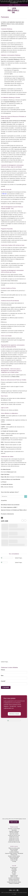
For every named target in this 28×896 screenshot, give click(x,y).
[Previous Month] (22, 520)
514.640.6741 (13, 706)
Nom (2, 675)
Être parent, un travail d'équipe (14, 828)
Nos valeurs (14, 872)
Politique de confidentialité (14, 883)
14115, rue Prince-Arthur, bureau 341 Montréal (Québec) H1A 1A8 (14, 818)
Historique (14, 871)
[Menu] (2, 10)
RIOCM (3, 447)
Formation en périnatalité (14, 852)
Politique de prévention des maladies (14, 882)
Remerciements (16, 879)
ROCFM (3, 356)
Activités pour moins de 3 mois (14, 835)
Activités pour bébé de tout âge (14, 841)
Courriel (3, 681)
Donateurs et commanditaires (14, 878)
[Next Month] (25, 520)
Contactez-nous (16, 880)
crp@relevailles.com (9, 708)
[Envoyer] (25, 496)
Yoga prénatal (14, 830)
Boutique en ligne (14, 854)
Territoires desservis (14, 875)
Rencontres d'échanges (14, 832)
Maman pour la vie (11, 472)
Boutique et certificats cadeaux (14, 856)
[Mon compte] (24, 10)
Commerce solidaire (6, 424)
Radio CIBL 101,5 (5, 477)
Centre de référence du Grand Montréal (10, 479)
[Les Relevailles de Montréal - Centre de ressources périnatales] (13, 10)
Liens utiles (11, 880)
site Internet (16, 180)
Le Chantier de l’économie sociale (9, 431)
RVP (2, 451)
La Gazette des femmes (7, 484)
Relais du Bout (15, 376)
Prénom (3, 669)
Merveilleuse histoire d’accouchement (10, 504)
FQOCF (3, 433)
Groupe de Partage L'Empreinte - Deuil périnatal (14, 853)
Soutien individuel (14, 850)
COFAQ (3, 420)
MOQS (2, 444)
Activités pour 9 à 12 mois (14, 839)
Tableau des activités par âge (14, 848)
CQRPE (3, 426)
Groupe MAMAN (5, 438)
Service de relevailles (14, 849)
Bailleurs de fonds (14, 876)
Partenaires (11, 879)
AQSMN (3, 415)
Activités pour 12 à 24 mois (14, 840)
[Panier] (26, 10)
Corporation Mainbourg (8, 31)
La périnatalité (14, 870)
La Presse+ (4, 482)
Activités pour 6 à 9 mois (14, 838)
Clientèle (14, 874)
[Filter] (2, 518)
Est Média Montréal (5, 469)
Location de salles (14, 860)
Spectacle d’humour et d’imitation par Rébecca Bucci (14, 510)
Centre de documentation (14, 857)
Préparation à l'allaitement (14, 831)
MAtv (2, 486)
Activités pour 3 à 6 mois (14, 836)
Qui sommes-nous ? (14, 867)
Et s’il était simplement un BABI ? (9, 507)
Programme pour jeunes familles (9, 231)
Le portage (14, 861)
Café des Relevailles (14, 858)
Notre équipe (14, 868)
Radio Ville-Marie (5, 474)
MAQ (2, 442)
